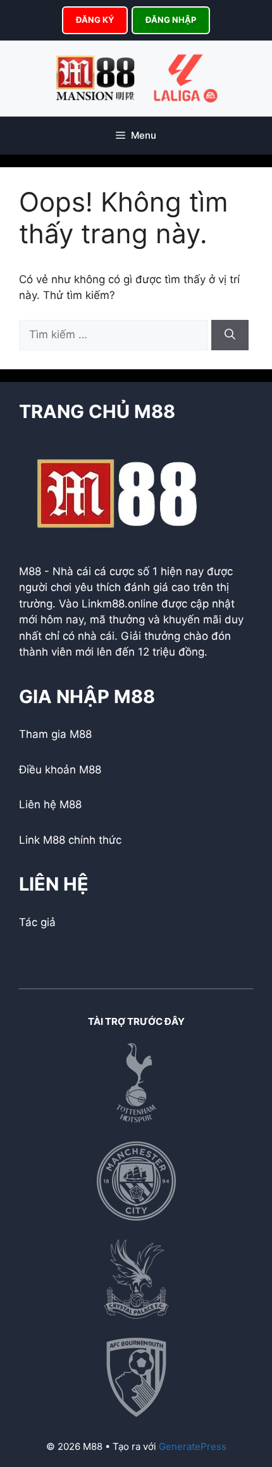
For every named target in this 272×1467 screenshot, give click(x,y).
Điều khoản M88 (60, 769)
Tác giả (37, 922)
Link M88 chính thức (70, 840)
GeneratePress (192, 1446)
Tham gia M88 (55, 734)
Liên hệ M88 (50, 804)
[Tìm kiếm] (230, 335)
